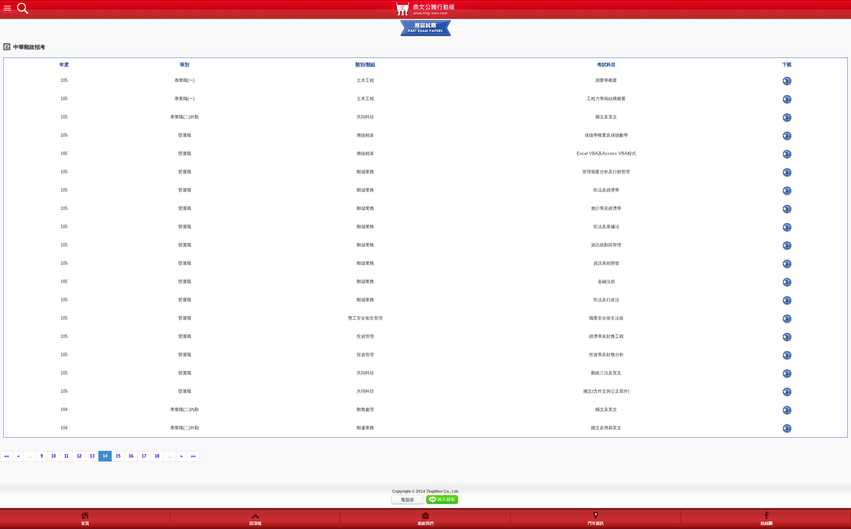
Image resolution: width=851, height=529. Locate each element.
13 (92, 456)
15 (118, 456)
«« (6, 456)
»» (193, 456)
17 (144, 456)
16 (131, 456)
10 (53, 456)
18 (157, 456)
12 (79, 456)
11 (66, 456)
